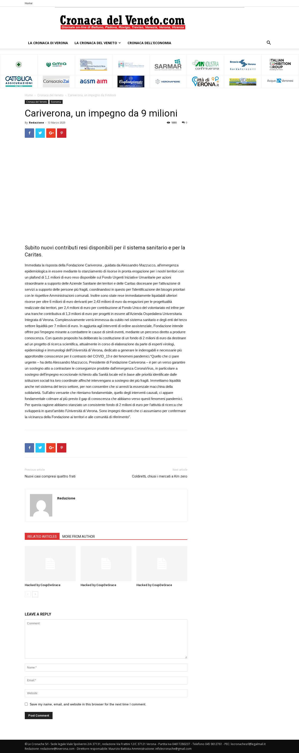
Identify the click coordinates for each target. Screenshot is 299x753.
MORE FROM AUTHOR (78, 536)
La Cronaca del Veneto (96, 43)
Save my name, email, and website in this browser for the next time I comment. (88, 704)
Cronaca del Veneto (50, 95)
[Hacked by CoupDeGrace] (50, 563)
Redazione (36, 122)
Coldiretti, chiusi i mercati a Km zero (159, 476)
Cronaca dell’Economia (149, 43)
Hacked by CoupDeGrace (43, 585)
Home (28, 3)
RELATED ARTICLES (42, 536)
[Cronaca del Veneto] (149, 22)
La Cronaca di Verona (48, 43)
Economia (56, 101)
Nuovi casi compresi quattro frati (50, 476)
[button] (268, 43)
